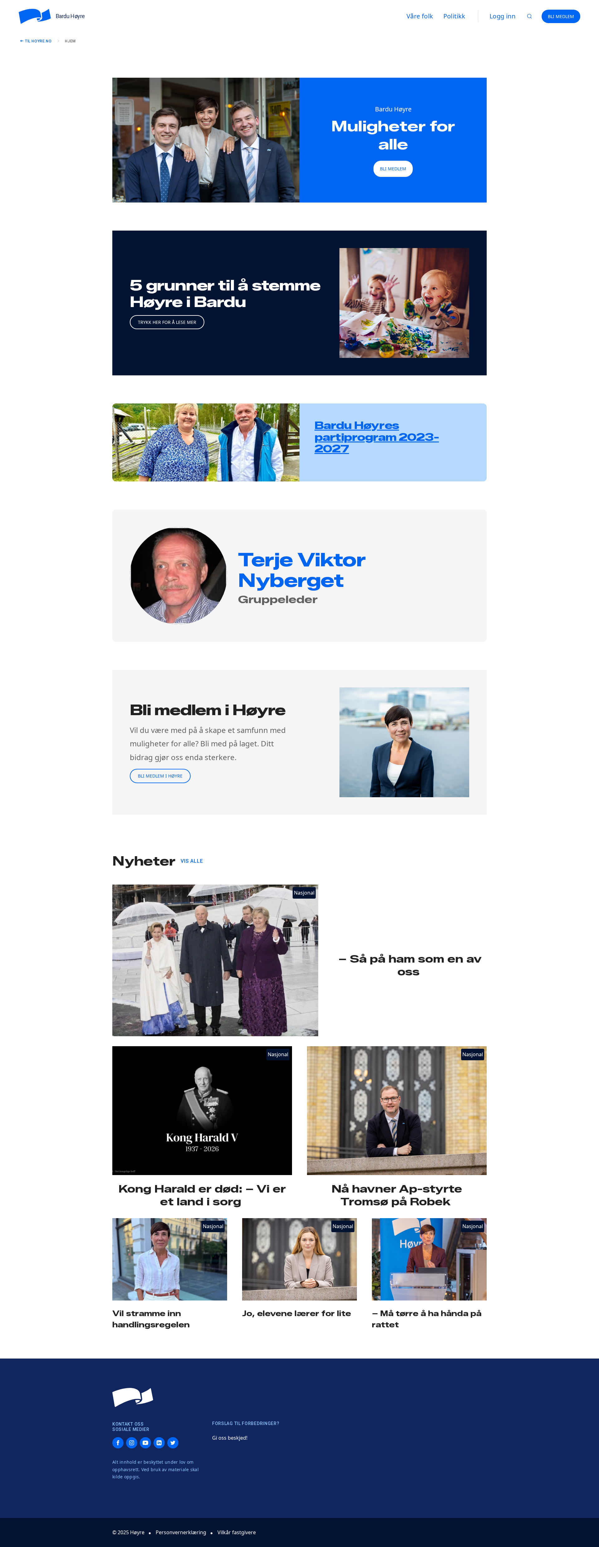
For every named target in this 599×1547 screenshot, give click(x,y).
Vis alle (192, 861)
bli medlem (393, 169)
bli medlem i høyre (160, 776)
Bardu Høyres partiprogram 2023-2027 (376, 437)
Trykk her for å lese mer (167, 322)
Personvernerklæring (181, 1532)
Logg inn (502, 16)
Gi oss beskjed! (229, 1437)
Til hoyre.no (38, 41)
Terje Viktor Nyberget (301, 570)
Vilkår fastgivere (236, 1532)
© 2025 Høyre (128, 1532)
